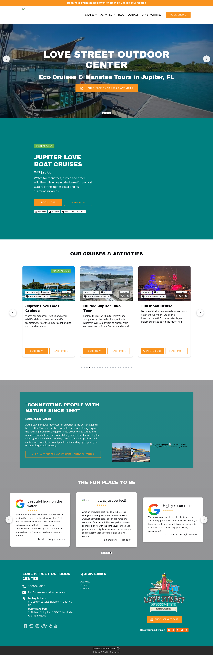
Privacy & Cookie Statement (106, 652)
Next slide (206, 58)
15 (118, 367)
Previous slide (6, 58)
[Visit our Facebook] (25, 626)
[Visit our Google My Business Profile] (31, 626)
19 (128, 367)
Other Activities (151, 14)
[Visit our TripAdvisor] (44, 626)
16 (120, 367)
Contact (133, 14)
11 (107, 367)
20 (131, 367)
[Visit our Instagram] (37, 626)
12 (110, 367)
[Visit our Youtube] (55, 626)
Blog (121, 14)
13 (113, 367)
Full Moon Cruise (157, 306)
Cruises (84, 585)
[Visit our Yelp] (50, 626)
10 (105, 367)
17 (123, 367)
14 (115, 367)
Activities (85, 581)
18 (126, 367)
